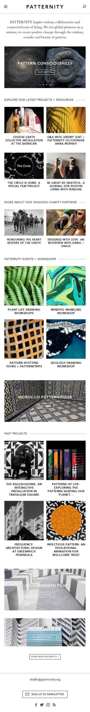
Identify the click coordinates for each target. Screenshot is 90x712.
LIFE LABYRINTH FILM (45, 585)
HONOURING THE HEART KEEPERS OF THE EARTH (24, 241)
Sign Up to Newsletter (47, 694)
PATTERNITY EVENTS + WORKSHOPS (30, 259)
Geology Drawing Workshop (66, 364)
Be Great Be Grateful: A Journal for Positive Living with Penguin (66, 186)
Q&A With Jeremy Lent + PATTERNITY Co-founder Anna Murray (66, 140)
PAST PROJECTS (15, 433)
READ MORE (45, 406)
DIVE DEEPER (45, 72)
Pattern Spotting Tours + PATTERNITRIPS (24, 364)
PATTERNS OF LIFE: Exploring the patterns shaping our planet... (66, 489)
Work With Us (45, 628)
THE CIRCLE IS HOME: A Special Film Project (24, 184)
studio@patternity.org (45, 679)
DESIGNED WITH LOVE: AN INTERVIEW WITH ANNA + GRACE (66, 243)
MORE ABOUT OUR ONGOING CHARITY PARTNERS (40, 202)
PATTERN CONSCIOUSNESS (45, 63)
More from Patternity (45, 657)
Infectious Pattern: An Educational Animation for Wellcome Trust (66, 549)
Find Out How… (45, 637)
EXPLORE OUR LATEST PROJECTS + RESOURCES (39, 100)
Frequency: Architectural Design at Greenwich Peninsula (24, 549)
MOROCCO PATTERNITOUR (45, 397)
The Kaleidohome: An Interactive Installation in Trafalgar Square (24, 489)
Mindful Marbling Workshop (66, 311)
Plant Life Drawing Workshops (24, 311)
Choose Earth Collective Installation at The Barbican (24, 140)
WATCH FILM (45, 594)
